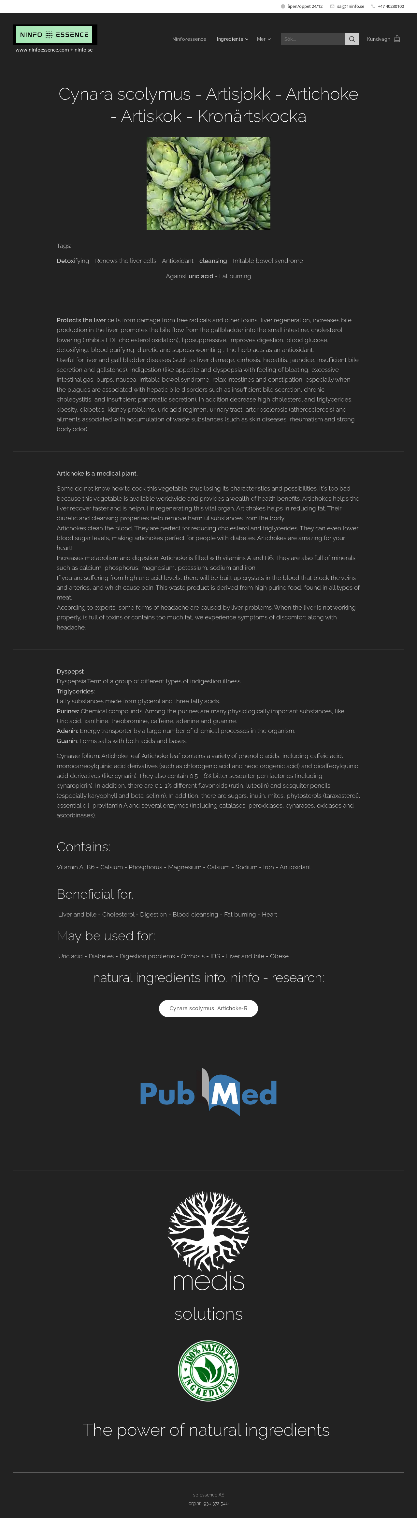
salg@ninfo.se (350, 6)
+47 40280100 (391, 6)
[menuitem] (191, 39)
